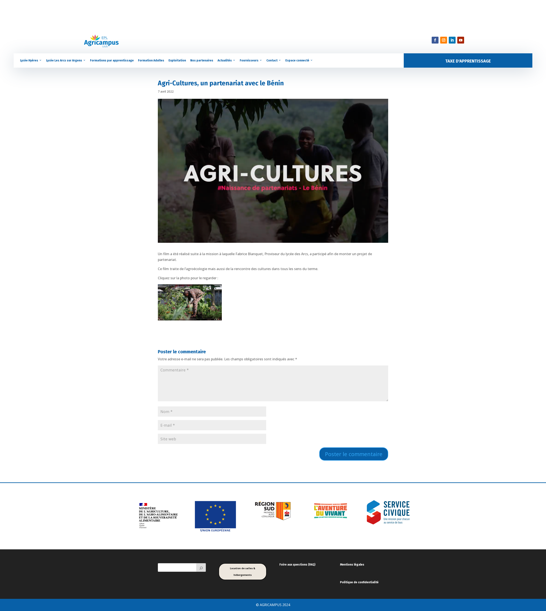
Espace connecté (297, 60)
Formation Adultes (151, 60)
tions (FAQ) (307, 564)
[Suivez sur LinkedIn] (452, 40)
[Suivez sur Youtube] (460, 40)
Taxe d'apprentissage (468, 61)
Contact (271, 60)
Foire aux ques (289, 564)
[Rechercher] (201, 567)
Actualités (225, 60)
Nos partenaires (201, 60)
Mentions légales (352, 564)
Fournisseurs (249, 60)
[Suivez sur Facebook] (435, 40)
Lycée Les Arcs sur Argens (64, 60)
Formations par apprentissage (112, 60)
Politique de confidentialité (359, 582)
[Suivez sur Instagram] (443, 40)
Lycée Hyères (29, 60)
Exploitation (177, 60)
